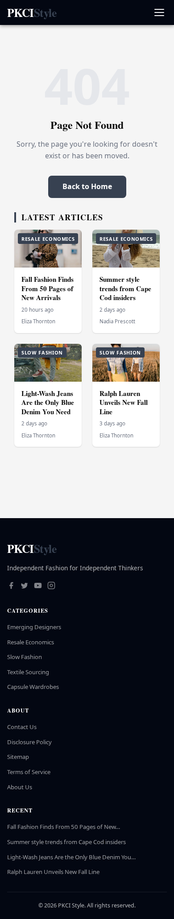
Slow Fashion (24, 657)
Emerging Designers (34, 627)
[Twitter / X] (25, 586)
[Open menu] (159, 12)
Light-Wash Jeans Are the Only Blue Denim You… (71, 857)
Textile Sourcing (28, 672)
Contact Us (22, 727)
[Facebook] (11, 586)
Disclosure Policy (29, 742)
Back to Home (87, 186)
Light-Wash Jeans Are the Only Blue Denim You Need (47, 402)
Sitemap (18, 757)
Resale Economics (30, 642)
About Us (19, 787)
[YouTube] (38, 586)
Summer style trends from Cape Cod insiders (125, 288)
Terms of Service (28, 772)
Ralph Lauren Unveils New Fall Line (123, 402)
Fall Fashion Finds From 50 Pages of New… (63, 827)
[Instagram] (51, 586)
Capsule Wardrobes (33, 687)
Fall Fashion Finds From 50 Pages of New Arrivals (47, 288)
